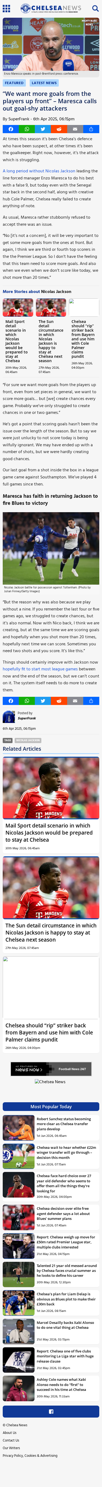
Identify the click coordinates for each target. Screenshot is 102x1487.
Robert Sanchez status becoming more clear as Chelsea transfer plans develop (64, 1123)
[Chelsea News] (51, 1085)
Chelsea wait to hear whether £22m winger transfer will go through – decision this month (66, 1152)
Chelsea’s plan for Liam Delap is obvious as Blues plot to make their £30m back (66, 1298)
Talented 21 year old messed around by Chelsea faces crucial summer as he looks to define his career (67, 1270)
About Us (9, 1433)
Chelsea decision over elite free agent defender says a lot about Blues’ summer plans (63, 1213)
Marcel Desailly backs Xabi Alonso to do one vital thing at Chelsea (65, 1325)
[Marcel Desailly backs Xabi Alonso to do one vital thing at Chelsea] (19, 1331)
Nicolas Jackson (28, 740)
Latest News (44, 83)
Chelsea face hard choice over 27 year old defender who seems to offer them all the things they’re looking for (64, 1183)
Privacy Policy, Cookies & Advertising (30, 1456)
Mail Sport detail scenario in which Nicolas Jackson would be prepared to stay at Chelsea (16, 341)
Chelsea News (16, 1425)
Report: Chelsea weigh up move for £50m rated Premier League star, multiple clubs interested (66, 1242)
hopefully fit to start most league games (40, 669)
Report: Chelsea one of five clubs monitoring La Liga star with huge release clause (65, 1356)
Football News (69, 1069)
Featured (14, 83)
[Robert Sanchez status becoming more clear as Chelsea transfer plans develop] (19, 1128)
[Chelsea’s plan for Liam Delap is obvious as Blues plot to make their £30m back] (19, 1303)
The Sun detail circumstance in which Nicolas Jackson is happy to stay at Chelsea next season (51, 341)
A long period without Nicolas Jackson (39, 171)
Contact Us (11, 1440)
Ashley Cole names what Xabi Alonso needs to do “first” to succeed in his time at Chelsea (61, 1384)
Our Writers (11, 1448)
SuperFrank (18, 119)
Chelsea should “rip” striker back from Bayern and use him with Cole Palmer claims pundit (83, 339)
